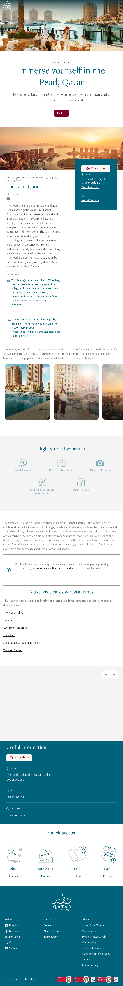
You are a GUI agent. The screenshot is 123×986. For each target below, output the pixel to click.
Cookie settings (90, 965)
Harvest (8, 620)
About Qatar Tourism (93, 925)
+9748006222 (90, 200)
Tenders (86, 959)
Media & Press (51, 931)
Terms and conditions (93, 948)
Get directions (90, 187)
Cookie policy (89, 942)
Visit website (98, 168)
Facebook (14, 931)
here (25, 336)
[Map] (61, 703)
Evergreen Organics (15, 628)
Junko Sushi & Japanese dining (21, 643)
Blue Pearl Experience (64, 568)
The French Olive (13, 613)
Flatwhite (9, 635)
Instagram (14, 936)
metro (29, 320)
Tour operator (51, 936)
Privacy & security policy (94, 936)
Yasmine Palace (12, 650)
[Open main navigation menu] (115, 5)
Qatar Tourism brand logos (96, 953)
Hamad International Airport (27, 301)
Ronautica (41, 568)
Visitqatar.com (89, 931)
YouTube (13, 948)
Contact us (50, 925)
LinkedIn (13, 925)
